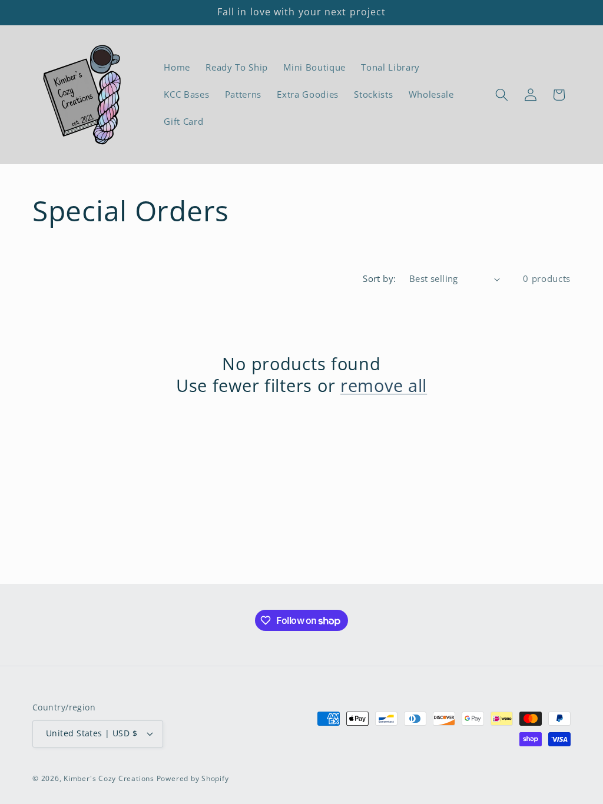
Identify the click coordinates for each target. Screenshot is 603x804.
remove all (383, 386)
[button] (502, 95)
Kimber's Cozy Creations (109, 778)
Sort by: (379, 279)
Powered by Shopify (193, 778)
